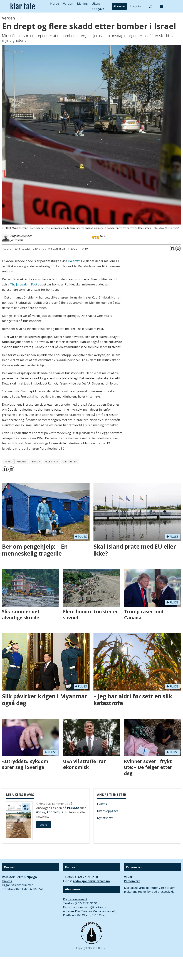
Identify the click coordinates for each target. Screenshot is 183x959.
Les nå (44, 824)
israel (8, 461)
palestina (51, 461)
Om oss (7, 881)
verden (21, 461)
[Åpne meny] (161, 6)
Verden (68, 3)
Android (52, 812)
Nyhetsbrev (105, 818)
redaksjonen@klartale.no (91, 881)
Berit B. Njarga (26, 877)
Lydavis (102, 804)
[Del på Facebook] (172, 248)
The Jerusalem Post (23, 284)
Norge (54, 3)
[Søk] (150, 6)
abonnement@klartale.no (90, 907)
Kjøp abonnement (75, 899)
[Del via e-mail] (178, 248)
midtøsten (70, 461)
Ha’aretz (74, 261)
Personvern (132, 881)
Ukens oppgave (107, 811)
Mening (82, 3)
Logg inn (136, 6)
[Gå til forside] (23, 6)
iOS (38, 812)
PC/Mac (73, 808)
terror (35, 461)
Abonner (119, 6)
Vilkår (128, 877)
